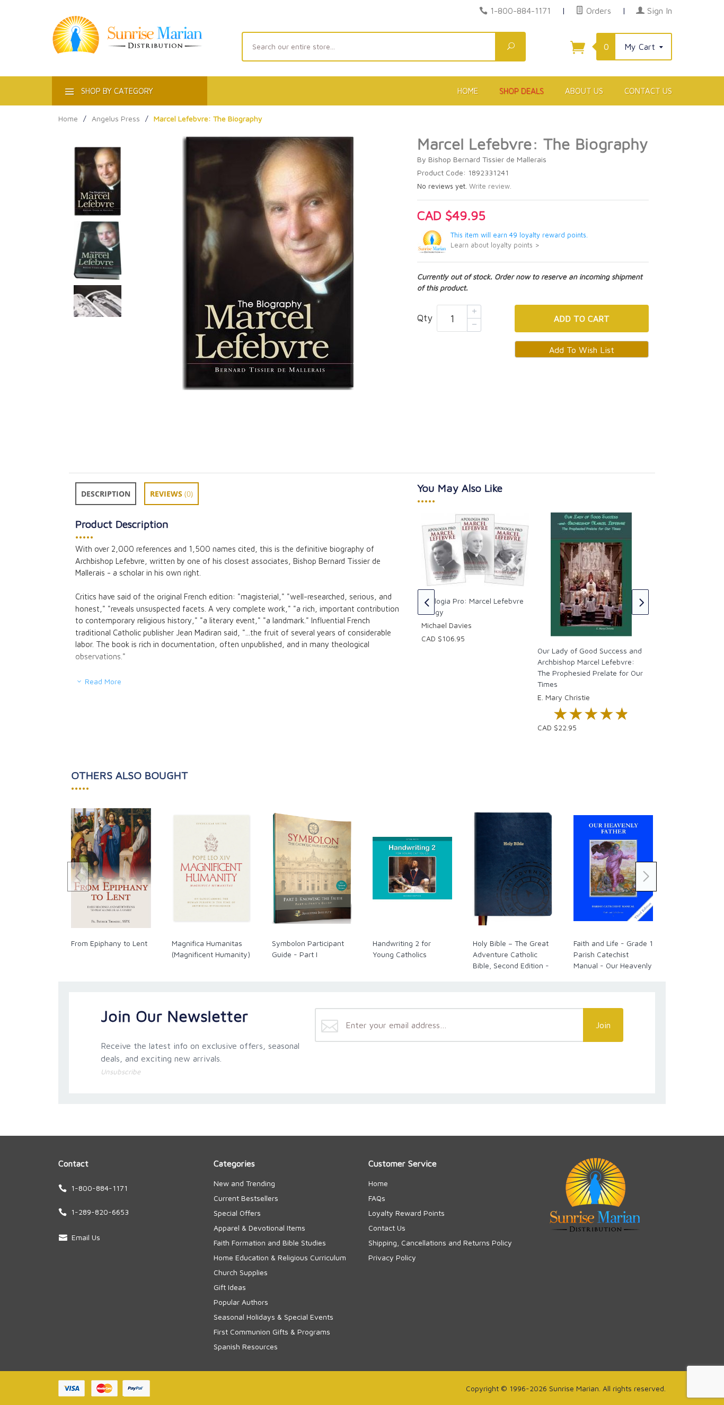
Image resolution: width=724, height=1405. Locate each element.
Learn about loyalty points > (495, 245)
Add (582, 318)
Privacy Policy (392, 1257)
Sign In (658, 10)
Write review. (490, 186)
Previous (426, 602)
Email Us (86, 1237)
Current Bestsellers (246, 1198)
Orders (597, 10)
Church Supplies (241, 1272)
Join (603, 1025)
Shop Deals (521, 90)
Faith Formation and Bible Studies (270, 1242)
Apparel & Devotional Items (259, 1227)
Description (105, 494)
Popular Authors (241, 1301)
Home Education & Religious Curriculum (280, 1257)
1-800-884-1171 (520, 10)
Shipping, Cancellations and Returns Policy (440, 1242)
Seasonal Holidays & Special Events (273, 1316)
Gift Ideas (230, 1287)
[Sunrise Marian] (140, 51)
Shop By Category (116, 90)
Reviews (171, 494)
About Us (584, 90)
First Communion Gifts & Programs (272, 1331)
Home (467, 90)
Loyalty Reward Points (406, 1212)
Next (640, 602)
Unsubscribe (120, 1071)
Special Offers (237, 1212)
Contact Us (648, 90)
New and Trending (244, 1183)
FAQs (376, 1198)
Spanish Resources (246, 1346)
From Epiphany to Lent (109, 943)
